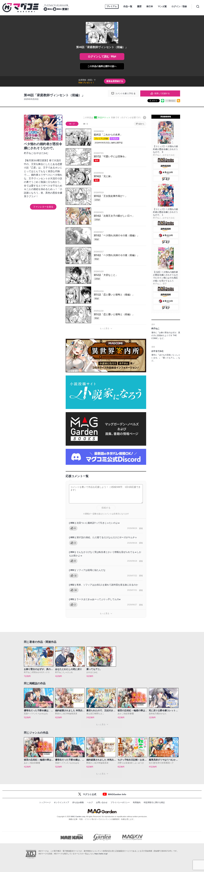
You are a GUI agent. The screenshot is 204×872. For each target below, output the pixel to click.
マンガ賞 (162, 6)
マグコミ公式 (89, 794)
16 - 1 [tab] (85, 124)
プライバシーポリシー (120, 802)
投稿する (106, 507)
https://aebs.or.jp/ (101, 854)
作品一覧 (127, 6)
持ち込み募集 (78, 802)
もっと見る (104, 328)
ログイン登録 (179, 6)
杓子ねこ (28, 153)
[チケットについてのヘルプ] (144, 117)
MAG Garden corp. (78, 816)
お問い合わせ (101, 802)
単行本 (149, 6)
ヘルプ (90, 802)
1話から (141, 124)
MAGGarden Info (117, 794)
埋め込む (171, 101)
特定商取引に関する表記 (154, 802)
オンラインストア (61, 802)
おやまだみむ (41, 153)
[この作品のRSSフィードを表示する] (178, 100)
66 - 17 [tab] (72, 124)
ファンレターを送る (43, 206)
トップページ (45, 802)
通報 (141, 528)
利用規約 (137, 802)
